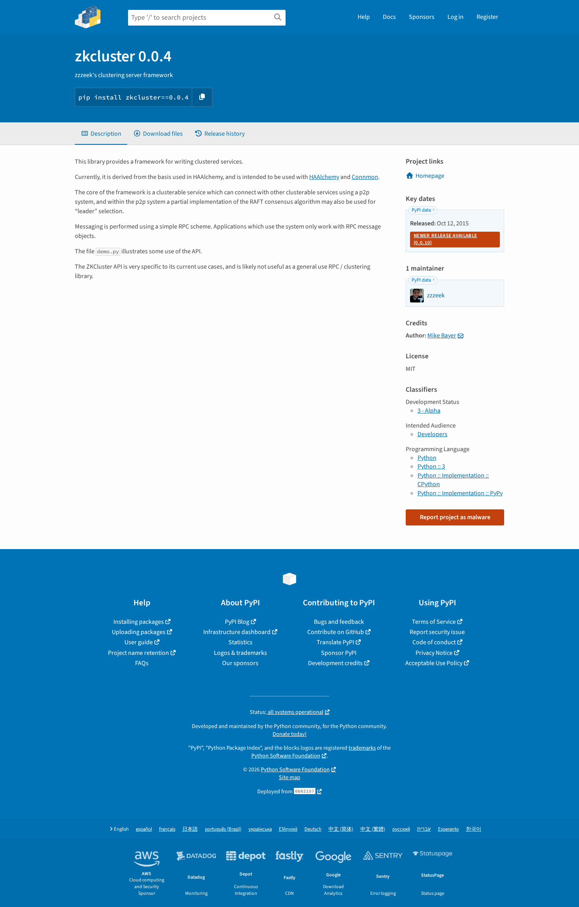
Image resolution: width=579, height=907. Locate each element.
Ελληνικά (288, 829)
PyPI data (421, 210)
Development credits (335, 663)
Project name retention (138, 653)
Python (427, 458)
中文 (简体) (340, 829)
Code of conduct (434, 642)
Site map (289, 777)
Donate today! (289, 734)
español (144, 829)
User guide (138, 642)
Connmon (365, 177)
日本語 (190, 829)
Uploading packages (138, 632)
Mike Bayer (441, 335)
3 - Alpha (429, 410)
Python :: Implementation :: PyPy (460, 493)
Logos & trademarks (240, 653)
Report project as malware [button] (455, 517)
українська (260, 829)
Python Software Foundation (285, 756)
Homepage (430, 175)
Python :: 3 (431, 466)
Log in (455, 17)
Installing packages (138, 622)
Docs (389, 17)
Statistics (240, 642)
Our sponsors (240, 663)
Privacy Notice (434, 653)
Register (487, 17)
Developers (432, 434)
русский (401, 829)
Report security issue (437, 632)
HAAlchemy (324, 177)
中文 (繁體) (372, 829)
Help (364, 17)
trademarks (362, 748)
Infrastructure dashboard (237, 632)
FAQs (141, 663)
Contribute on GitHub (335, 632)
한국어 (473, 829)
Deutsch (312, 829)
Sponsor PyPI (338, 653)
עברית (424, 829)
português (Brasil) (223, 829)
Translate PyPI (335, 642)
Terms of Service (434, 622)
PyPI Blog (237, 622)
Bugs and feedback (339, 622)
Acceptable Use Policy (433, 663)
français (167, 829)
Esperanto (448, 829)
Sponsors (421, 17)
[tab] (101, 134)
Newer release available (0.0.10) (445, 239)
